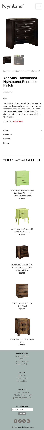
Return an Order (22, 364)
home (5, 71)
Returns (6, 143)
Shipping (6, 139)
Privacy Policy (22, 378)
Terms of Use (22, 381)
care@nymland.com (22, 398)
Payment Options (22, 356)
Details (6, 130)
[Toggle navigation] (38, 6)
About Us (22, 376)
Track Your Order (22, 361)
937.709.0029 (22, 392)
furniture (19, 71)
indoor (12, 71)
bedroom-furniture (31, 71)
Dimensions (7, 135)
